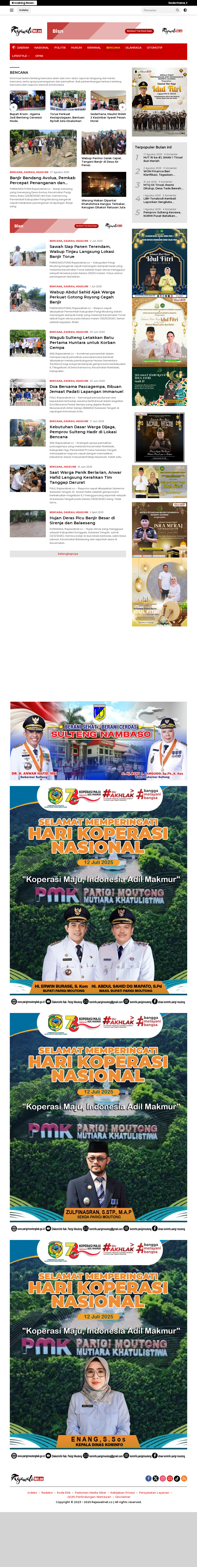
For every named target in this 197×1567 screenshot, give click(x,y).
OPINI (39, 56)
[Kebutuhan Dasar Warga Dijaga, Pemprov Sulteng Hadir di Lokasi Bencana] (28, 439)
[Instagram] (163, 1478)
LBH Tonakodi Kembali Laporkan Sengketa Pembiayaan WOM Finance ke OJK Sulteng (163, 200)
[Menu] (12, 10)
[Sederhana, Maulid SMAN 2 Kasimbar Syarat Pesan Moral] (28, 100)
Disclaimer (122, 1497)
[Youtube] (170, 1478)
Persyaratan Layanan (154, 1492)
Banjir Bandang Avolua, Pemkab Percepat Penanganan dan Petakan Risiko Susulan (66, 117)
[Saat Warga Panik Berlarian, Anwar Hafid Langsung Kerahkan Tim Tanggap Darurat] (28, 484)
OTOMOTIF (155, 47)
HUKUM (76, 47)
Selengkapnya (68, 554)
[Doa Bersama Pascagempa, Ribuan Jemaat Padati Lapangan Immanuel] (28, 396)
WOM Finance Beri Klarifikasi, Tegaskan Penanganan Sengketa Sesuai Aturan (160, 173)
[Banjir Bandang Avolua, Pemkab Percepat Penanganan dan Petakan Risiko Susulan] (68, 100)
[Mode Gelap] (185, 10)
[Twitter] (156, 1478)
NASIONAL (41, 47)
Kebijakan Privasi (122, 1492)
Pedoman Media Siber (90, 1492)
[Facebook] (148, 1478)
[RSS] (184, 1478)
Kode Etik (64, 1492)
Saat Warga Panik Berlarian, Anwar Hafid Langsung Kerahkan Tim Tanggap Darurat (86, 477)
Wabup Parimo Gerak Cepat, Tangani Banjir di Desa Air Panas (102, 162)
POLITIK (60, 47)
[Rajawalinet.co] (26, 31)
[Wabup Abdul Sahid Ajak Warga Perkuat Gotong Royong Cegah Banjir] (28, 304)
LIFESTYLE (19, 56)
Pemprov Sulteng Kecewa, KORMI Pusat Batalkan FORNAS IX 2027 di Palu (162, 214)
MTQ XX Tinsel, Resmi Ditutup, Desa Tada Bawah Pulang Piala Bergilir (162, 186)
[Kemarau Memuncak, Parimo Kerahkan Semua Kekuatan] (108, 100)
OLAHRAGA (133, 47)
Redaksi (47, 1492)
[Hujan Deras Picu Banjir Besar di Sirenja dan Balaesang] (28, 527)
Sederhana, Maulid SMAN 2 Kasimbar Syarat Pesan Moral (76, 3)
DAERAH (29, 172)
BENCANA (113, 47)
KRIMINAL (94, 47)
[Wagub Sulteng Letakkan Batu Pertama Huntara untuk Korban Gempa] (28, 351)
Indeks (23, 10)
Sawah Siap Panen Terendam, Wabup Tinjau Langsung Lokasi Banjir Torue (82, 251)
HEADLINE (42, 172)
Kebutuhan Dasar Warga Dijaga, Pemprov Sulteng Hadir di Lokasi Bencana (83, 432)
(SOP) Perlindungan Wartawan (89, 1497)
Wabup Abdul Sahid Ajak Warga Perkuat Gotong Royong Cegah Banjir (82, 297)
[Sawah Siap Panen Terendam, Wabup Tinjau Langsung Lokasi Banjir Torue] (28, 258)
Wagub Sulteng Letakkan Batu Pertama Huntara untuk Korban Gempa (82, 342)
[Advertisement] (98, 659)
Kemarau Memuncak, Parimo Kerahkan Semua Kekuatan (107, 117)
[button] (177, 10)
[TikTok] (177, 1479)
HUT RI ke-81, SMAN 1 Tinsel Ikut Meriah (163, 159)
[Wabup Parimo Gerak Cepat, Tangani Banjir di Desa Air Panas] (104, 142)
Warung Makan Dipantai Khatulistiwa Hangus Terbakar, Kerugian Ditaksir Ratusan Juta (103, 204)
